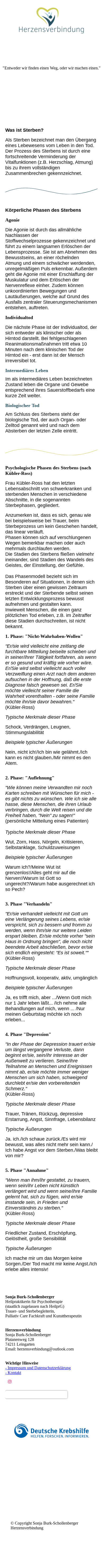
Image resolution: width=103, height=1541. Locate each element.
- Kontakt (13, 1372)
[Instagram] (10, 1381)
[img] (51, 20)
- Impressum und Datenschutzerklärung (38, 1368)
